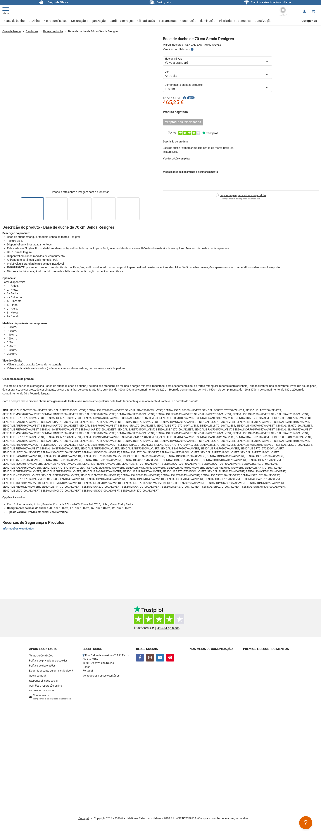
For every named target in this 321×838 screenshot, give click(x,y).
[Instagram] (150, 657)
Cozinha (34, 20)
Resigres (177, 44)
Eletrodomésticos (55, 20)
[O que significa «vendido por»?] (192, 49)
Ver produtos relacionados (183, 122)
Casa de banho (14, 20)
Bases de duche (53, 31)
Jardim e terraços (121, 20)
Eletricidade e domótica (235, 20)
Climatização (146, 20)
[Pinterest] (170, 657)
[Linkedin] (160, 657)
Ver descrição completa (176, 158)
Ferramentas (167, 20)
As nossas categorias (41, 690)
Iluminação (207, 20)
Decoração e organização (88, 20)
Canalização (263, 20)
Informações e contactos (18, 528)
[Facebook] (140, 657)
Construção (188, 20)
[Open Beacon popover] (305, 822)
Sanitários (32, 31)
